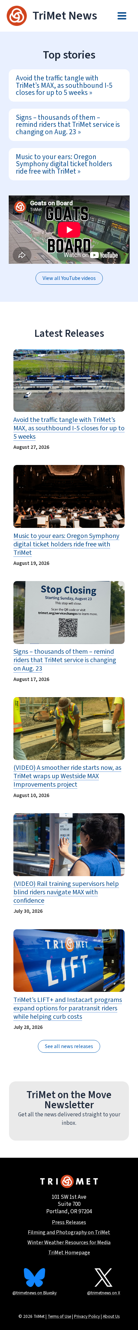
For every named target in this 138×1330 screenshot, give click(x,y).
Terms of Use (59, 1316)
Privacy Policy (87, 1316)
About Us (111, 1316)
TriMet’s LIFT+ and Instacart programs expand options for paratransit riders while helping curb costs (67, 1008)
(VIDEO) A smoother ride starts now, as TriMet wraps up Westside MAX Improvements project (67, 776)
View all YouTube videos (69, 278)
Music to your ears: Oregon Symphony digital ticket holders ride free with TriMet (64, 164)
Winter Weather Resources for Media (69, 1242)
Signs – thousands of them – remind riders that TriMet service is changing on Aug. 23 (68, 124)
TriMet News (64, 15)
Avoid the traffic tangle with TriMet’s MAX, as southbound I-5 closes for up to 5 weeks (64, 85)
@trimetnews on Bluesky (34, 1293)
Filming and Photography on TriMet (69, 1232)
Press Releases (69, 1222)
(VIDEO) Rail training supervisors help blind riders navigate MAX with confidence (66, 892)
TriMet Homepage (69, 1252)
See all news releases (69, 1046)
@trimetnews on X (103, 1293)
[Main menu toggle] (122, 15)
